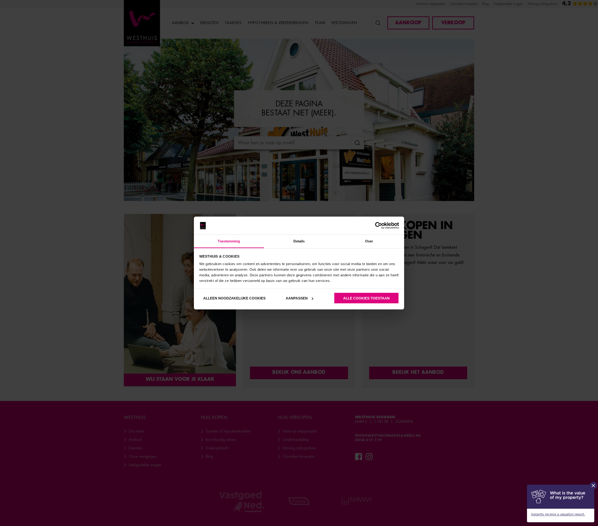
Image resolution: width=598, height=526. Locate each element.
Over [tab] (369, 241)
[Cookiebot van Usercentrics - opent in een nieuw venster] (378, 225)
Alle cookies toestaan (366, 298)
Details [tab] (299, 241)
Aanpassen (297, 298)
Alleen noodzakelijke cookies (234, 298)
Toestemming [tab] (229, 241)
